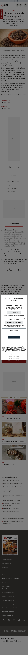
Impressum (14, 355)
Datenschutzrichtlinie (14, 356)
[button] (14, 337)
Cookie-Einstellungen (14, 358)
